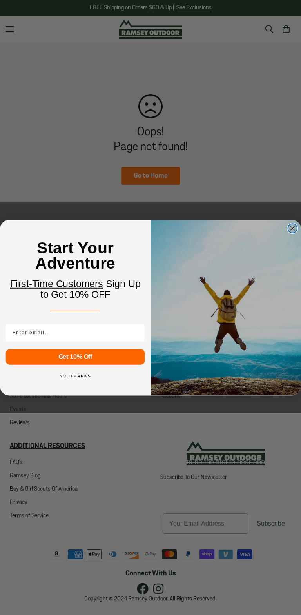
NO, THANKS (75, 376)
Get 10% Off (75, 356)
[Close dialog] (292, 228)
